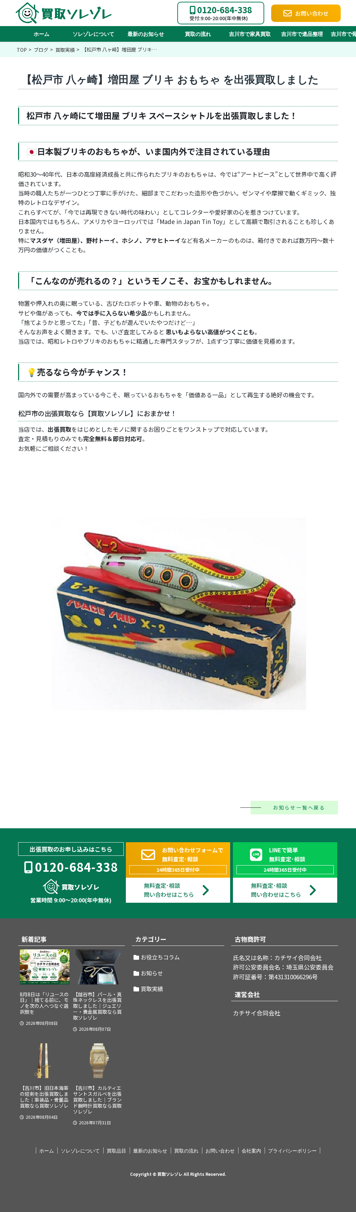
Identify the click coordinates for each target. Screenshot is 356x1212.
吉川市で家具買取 (250, 34)
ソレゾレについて (93, 34)
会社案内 (251, 1151)
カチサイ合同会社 (256, 1012)
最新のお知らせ (146, 34)
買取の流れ (198, 34)
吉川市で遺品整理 (302, 34)
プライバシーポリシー (292, 1151)
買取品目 (116, 1151)
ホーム (41, 34)
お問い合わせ (220, 1151)
